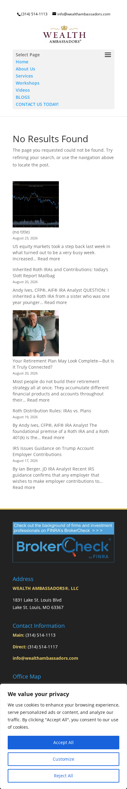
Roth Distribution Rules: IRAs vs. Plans (52, 411)
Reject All (63, 776)
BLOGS (23, 97)
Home (22, 62)
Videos (23, 90)
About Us (25, 69)
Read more (49, 259)
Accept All (63, 742)
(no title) (21, 232)
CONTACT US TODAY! (37, 104)
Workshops (27, 83)
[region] (63, 736)
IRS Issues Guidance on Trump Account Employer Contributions (53, 451)
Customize (63, 759)
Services (24, 76)
